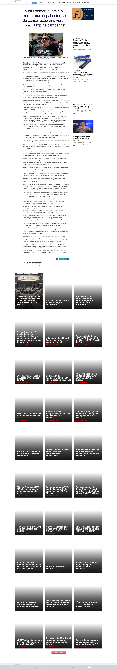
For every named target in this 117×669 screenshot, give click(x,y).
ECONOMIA (69, 2)
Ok (89, 667)
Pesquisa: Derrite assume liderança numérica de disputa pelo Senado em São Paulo (81, 28)
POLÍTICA (59, 2)
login (34, 265)
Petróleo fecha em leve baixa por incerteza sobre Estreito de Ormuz (82, 91)
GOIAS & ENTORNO (47, 2)
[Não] (115, 667)
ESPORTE (64, 2)
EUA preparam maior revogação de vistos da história (82, 122)
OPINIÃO (79, 2)
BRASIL (54, 2)
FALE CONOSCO (85, 2)
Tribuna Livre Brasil (24, 2)
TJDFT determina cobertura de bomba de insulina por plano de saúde (83, 59)
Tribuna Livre (25, 254)
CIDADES (40, 2)
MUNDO (74, 2)
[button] (57, 259)
